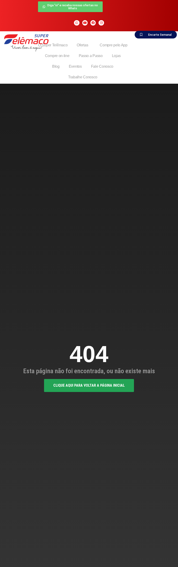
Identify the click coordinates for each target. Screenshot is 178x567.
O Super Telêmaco (52, 45)
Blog (56, 66)
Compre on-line (57, 56)
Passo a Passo (91, 56)
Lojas (116, 56)
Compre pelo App (113, 45)
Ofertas (82, 45)
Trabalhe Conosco (82, 77)
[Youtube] (85, 22)
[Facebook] (93, 22)
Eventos (75, 66)
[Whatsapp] (76, 22)
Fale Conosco (102, 66)
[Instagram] (101, 22)
